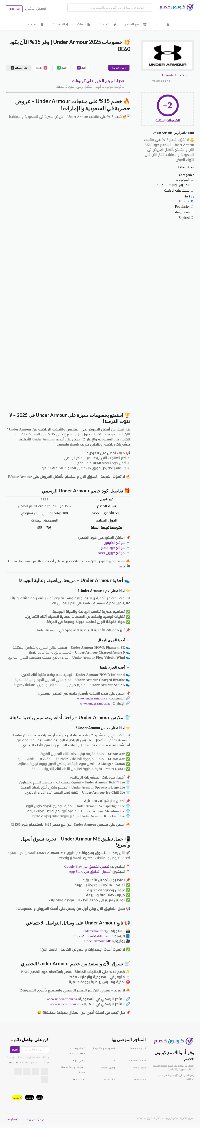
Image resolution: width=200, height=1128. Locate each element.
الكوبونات (105, 24)
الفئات (81, 24)
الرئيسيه (160, 24)
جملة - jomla (139, 1067)
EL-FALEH (109, 1079)
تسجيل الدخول (35, 8)
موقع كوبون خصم (111, 553)
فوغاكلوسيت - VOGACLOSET (77, 1051)
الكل (82, 67)
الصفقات (58, 24)
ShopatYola (79, 1079)
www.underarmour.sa (92, 698)
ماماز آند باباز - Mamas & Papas (73, 1070)
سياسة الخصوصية (17, 1062)
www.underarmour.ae (95, 703)
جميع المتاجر (133, 24)
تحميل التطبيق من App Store (90, 871)
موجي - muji (78, 1060)
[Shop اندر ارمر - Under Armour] (167, 56)
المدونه (33, 24)
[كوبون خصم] (175, 8)
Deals (41, 67)
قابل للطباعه (19, 67)
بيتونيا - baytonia (137, 1060)
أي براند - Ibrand (138, 1048)
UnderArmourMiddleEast (91, 936)
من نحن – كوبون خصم (34, 1119)
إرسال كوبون (14, 8)
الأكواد (62, 67)
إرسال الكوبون (119, 67)
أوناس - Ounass (107, 1067)
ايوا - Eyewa (140, 1079)
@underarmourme (95, 931)
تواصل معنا (11, 1119)
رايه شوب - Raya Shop (104, 1048)
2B (113, 1060)
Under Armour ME (97, 941)
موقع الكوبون (114, 543)
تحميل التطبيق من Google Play (86, 866)
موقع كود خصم (113, 548)
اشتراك (15, 1049)
